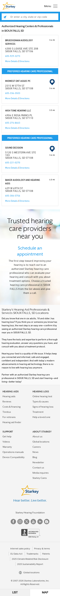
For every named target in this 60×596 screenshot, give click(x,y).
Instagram (20, 521)
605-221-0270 (12, 162)
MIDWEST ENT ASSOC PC (17, 80)
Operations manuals (13, 452)
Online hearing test (42, 396)
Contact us (38, 467)
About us (37, 436)
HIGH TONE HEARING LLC (18, 110)
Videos (6, 441)
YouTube (33, 521)
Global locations (40, 441)
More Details (11, 61)
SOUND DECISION (14, 147)
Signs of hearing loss (42, 406)
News (35, 452)
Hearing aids (8, 396)
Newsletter (38, 462)
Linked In (40, 521)
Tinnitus (6, 412)
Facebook (13, 521)
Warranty (7, 446)
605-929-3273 (12, 56)
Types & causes (40, 401)
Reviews (6, 401)
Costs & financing (11, 406)
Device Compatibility (13, 457)
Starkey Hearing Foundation (30, 512)
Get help (7, 436)
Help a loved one (41, 417)
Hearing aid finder (11, 422)
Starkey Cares (39, 478)
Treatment (38, 412)
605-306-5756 (12, 195)
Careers (36, 446)
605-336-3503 (12, 93)
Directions (24, 61)
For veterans (9, 417)
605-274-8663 (12, 122)
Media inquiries (40, 472)
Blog (34, 457)
